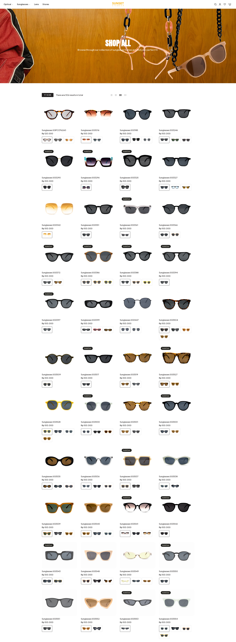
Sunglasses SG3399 (90, 320)
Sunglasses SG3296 (90, 177)
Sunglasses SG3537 (129, 476)
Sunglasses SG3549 (129, 571)
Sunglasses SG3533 (168, 422)
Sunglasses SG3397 (51, 320)
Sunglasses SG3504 (168, 320)
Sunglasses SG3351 (90, 225)
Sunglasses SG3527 (168, 374)
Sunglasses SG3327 (168, 177)
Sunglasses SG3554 (168, 619)
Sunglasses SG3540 (90, 524)
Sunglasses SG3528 (51, 422)
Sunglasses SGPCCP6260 (54, 130)
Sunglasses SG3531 (129, 422)
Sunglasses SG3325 (129, 177)
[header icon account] (220, 4)
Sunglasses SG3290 (51, 177)
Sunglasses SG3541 (129, 524)
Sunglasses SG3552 (90, 619)
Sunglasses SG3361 (129, 225)
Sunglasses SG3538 (168, 476)
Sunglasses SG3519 (129, 374)
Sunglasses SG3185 (129, 130)
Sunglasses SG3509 (51, 374)
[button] (74, 105)
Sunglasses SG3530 (90, 422)
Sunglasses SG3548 (90, 571)
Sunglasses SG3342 (51, 225)
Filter (48, 95)
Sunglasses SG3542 (168, 524)
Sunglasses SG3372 (51, 272)
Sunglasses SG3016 (90, 130)
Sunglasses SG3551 (51, 619)
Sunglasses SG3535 (51, 476)
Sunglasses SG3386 (90, 272)
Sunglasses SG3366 (168, 225)
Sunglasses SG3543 (51, 571)
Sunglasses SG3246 (168, 130)
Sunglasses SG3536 (90, 476)
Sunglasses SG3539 (51, 524)
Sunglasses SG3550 (168, 571)
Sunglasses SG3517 (90, 374)
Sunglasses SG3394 (168, 272)
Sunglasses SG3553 (129, 619)
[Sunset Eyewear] (118, 4)
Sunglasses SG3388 (129, 272)
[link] (8, 4)
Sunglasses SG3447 (129, 320)
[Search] (215, 4)
